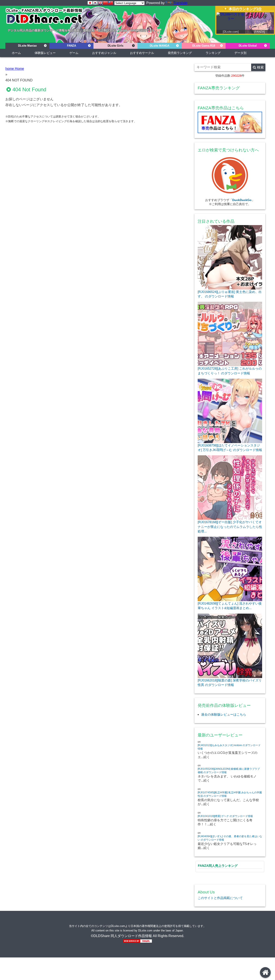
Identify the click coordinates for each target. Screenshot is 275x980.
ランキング (213, 53)
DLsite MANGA (159, 45)
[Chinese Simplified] (105, 3)
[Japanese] (90, 3)
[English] (100, 3)
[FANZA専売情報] (230, 123)
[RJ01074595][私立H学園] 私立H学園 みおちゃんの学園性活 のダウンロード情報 (230, 794)
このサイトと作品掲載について (220, 898)
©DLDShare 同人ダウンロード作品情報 (121, 936)
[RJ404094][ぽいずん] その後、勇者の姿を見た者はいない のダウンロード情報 (230, 838)
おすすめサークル (142, 53)
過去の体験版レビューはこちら (223, 714)
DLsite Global (248, 45)
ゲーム (73, 53)
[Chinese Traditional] (110, 3)
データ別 (240, 53)
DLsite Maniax (27, 45)
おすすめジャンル (104, 53)
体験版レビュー (45, 53)
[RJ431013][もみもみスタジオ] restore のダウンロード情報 (229, 747)
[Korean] (95, 3)
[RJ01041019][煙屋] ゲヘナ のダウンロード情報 (225, 816)
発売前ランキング (180, 53)
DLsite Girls (115, 45)
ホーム (16, 53)
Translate (180, 3)
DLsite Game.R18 (203, 45)
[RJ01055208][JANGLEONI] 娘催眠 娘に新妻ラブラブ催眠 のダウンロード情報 (229, 770)
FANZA (71, 45)
